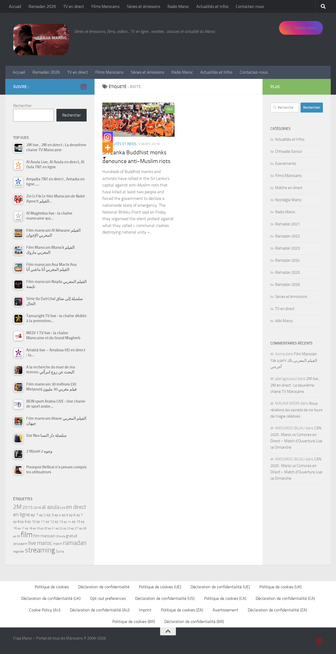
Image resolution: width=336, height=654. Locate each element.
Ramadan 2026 (42, 6)
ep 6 (72, 515)
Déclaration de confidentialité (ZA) (277, 609)
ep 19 (36, 528)
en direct (76, 507)
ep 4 (57, 515)
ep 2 (42, 515)
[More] (107, 147)
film (27, 534)
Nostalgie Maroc (288, 199)
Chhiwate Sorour (288, 151)
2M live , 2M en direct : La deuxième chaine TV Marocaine (295, 385)
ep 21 (51, 528)
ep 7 (79, 515)
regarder (18, 551)
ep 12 (50, 522)
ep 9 (23, 522)
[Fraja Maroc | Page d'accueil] (41, 39)
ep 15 (76, 522)
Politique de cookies (52, 586)
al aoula (50, 507)
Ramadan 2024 (287, 260)
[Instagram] (107, 137)
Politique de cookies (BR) (133, 621)
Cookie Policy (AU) (44, 609)
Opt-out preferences (108, 598)
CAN (62, 508)
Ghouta (60, 536)
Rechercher (22, 105)
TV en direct (73, 6)
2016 (37, 508)
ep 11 (40, 521)
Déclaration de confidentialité (103, 586)
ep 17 (21, 528)
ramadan (75, 542)
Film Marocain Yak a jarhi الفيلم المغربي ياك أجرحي (293, 360)
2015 (27, 507)
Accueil (15, 6)
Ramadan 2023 (287, 248)
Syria (60, 551)
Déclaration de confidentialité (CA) (285, 598)
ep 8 (16, 522)
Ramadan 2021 (287, 224)
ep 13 (59, 522)
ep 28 (82, 528)
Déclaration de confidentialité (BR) (194, 621)
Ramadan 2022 (287, 236)
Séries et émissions (143, 6)
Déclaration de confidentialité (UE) (220, 586)
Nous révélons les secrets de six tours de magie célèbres (296, 410)
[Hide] (104, 158)
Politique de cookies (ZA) (182, 609)
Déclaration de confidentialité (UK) (51, 598)
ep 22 (59, 528)
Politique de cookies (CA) (225, 598)
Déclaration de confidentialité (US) (165, 598)
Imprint (145, 609)
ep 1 (34, 514)
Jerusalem (20, 544)
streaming (40, 550)
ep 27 (74, 528)
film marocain (44, 536)
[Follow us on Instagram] (83, 86)
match (57, 544)
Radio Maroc (178, 6)
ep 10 (31, 522)
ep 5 (65, 515)
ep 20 (43, 528)
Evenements (285, 163)
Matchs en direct (288, 187)
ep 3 (50, 515)
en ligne (21, 514)
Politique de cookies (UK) (280, 586)
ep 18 (28, 528)
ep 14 (67, 522)
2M (17, 506)
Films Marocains (105, 6)
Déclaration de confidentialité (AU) (99, 609)
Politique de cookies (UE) (160, 586)
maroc (44, 543)
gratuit (71, 535)
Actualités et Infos (212, 6)
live (32, 543)
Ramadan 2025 (287, 272)
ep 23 (66, 528)
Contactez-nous (250, 6)
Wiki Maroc (284, 320)
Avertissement (225, 609)
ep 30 (16, 536)
